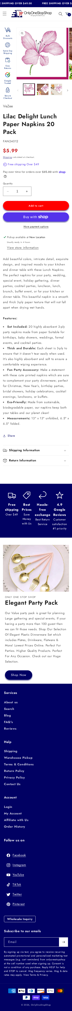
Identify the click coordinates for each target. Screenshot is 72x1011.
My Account (13, 813)
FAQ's (8, 722)
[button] (4, 13)
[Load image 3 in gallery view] (56, 89)
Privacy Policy (14, 777)
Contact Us (12, 784)
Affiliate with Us (16, 820)
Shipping (7, 157)
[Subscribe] (63, 942)
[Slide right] (67, 90)
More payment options (36, 226)
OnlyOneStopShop (41, 1004)
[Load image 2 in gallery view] (42, 89)
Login (8, 807)
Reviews (10, 728)
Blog (7, 715)
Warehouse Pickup (18, 758)
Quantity (8, 183)
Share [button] (11, 436)
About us (11, 702)
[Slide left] (17, 90)
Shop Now (18, 675)
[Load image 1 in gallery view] (29, 89)
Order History (14, 826)
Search (9, 709)
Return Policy (14, 771)
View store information (23, 247)
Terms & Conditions (19, 764)
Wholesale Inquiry (19, 919)
